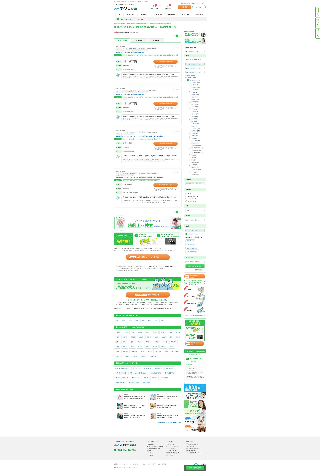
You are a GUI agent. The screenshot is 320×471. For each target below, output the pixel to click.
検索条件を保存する (199, 270)
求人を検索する (200, 14)
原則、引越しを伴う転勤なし (138, 373)
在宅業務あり (164, 377)
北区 (171, 337)
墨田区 (163, 332)
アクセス (124, 464)
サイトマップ (150, 455)
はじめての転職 (190, 446)
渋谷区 (141, 337)
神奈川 (124, 320)
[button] (177, 47)
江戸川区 (148, 342)
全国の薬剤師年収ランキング (193, 448)
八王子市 (157, 342)
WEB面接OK (146, 382)
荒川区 (178, 337)
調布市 (148, 346)
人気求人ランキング (171, 448)
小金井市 (163, 346)
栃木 (149, 320)
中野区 (149, 337)
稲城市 (135, 356)
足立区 (132, 342)
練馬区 (125, 342)
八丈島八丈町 (195, 169)
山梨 (156, 320)
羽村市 (193, 138)
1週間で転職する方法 (191, 450)
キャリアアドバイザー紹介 (172, 446)
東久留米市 (175, 351)
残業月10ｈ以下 (136, 377)
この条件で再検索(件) (195, 468)
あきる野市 (144, 356)
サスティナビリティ (134, 464)
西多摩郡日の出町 (196, 148)
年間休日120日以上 (120, 373)
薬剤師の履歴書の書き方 (192, 444)
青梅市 (125, 346)
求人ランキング (186, 14)
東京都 (189, 77)
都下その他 (192, 80)
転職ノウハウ (158, 14)
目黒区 (117, 337)
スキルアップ (136, 368)
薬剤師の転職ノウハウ (191, 442)
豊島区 (164, 337)
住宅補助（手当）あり (121, 377)
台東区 (155, 332)
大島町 (193, 155)
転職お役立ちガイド (172, 14)
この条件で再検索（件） (195, 266)
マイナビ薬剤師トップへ (153, 442)
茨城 (143, 320)
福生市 (150, 351)
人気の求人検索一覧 (171, 450)
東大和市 (158, 351)
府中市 (132, 346)
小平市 (172, 346)
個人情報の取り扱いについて (154, 448)
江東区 (170, 332)
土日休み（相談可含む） (192, 248)
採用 (144, 464)
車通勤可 (154, 377)
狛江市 (193, 121)
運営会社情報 (169, 455)
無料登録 (184, 7)
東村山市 (125, 351)
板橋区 (117, 342)
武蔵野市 (173, 342)
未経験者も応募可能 (155, 373)
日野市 (117, 351)
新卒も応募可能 (169, 373)
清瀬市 (166, 351)
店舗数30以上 (170, 368)
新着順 (140, 40)
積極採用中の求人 (134, 382)
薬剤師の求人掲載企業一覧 (172, 453)
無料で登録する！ (148, 295)
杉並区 (156, 337)
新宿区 (140, 332)
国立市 (142, 351)
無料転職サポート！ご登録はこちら (147, 257)
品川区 (178, 332)
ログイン (199, 7)
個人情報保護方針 (162, 464)
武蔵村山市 (118, 356)
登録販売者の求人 (120, 382)
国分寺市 (134, 351)
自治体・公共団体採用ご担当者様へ (155, 446)
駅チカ (146, 377)
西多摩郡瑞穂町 (195, 145)
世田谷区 (133, 337)
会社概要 (116, 464)
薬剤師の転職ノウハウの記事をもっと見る (169, 422)
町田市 (155, 346)
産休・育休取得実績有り (122, 368)
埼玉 (137, 320)
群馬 (162, 320)
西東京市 (153, 356)
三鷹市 (117, 346)
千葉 (130, 320)
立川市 (165, 342)
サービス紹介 (130, 14)
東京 (116, 320)
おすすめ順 (123, 40)
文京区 (148, 332)
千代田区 (117, 332)
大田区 (125, 337)
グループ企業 (151, 464)
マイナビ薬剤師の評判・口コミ (193, 453)
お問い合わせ (150, 453)
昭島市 (140, 346)
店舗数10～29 (158, 368)
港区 (133, 332)
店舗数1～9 (147, 368)
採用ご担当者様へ (185, 3)
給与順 (157, 40)
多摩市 (127, 356)
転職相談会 (144, 14)
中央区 (126, 332)
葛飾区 (140, 342)
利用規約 (149, 450)
